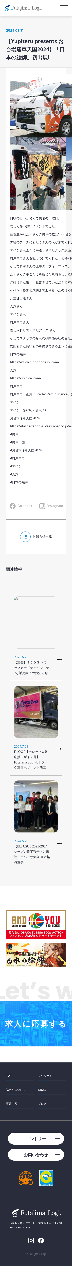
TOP (8, 1075)
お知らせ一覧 (42, 536)
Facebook (25, 506)
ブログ (42, 1103)
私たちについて (16, 1089)
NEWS (42, 1089)
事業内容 (11, 1103)
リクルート (45, 1075)
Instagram (55, 506)
